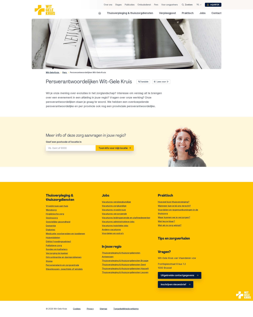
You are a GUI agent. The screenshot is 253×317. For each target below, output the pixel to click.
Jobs (105, 195)
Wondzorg (51, 210)
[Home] (99, 13)
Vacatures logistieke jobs (115, 225)
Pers (156, 4)
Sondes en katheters (56, 249)
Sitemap (103, 309)
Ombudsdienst (144, 4)
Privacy (90, 309)
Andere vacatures (111, 229)
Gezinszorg (52, 217)
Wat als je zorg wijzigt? (169, 225)
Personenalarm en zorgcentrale (62, 265)
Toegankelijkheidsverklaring (125, 309)
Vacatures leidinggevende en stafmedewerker (126, 217)
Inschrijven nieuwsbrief (173, 284)
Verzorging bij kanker (57, 253)
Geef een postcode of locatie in (64, 141)
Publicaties (130, 4)
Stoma (49, 261)
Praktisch (165, 195)
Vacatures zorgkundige (114, 205)
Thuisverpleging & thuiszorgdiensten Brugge (125, 260)
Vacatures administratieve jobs (118, 221)
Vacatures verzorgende (114, 213)
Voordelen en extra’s (113, 233)
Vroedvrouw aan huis (57, 206)
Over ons (108, 4)
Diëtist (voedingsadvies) (58, 241)
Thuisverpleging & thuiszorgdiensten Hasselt (125, 268)
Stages (118, 4)
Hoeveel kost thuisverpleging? (173, 202)
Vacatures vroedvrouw (114, 209)
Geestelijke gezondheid (58, 221)
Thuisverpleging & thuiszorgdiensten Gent (124, 264)
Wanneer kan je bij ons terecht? (174, 205)
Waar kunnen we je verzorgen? (174, 217)
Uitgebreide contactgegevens (177, 275)
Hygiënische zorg (55, 214)
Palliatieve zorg (54, 245)
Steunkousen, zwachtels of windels (64, 269)
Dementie (51, 225)
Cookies (77, 309)
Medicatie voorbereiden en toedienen (65, 233)
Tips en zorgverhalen (174, 238)
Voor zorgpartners (169, 4)
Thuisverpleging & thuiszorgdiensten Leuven (125, 272)
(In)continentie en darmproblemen (63, 257)
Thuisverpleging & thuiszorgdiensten (60, 197)
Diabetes (50, 229)
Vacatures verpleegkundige (116, 202)
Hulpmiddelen (53, 237)
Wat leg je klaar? (166, 221)
